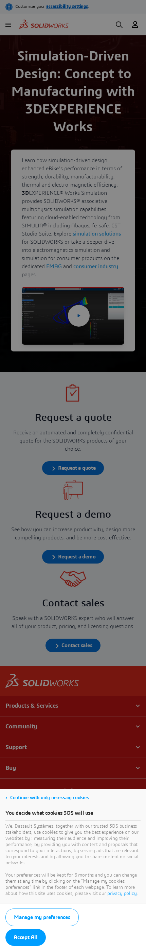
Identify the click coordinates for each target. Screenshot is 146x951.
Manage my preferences (42, 917)
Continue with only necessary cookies (49, 797)
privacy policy (122, 893)
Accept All (26, 937)
